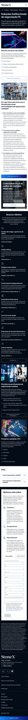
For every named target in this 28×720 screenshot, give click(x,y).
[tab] (9, 556)
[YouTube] (12, 671)
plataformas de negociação (17, 392)
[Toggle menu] (26, 5)
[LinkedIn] (3, 671)
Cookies (3, 702)
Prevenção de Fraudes (7, 699)
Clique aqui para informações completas (14, 649)
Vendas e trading (14, 10)
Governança (4, 705)
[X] (7, 671)
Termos (3, 694)
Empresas (6, 10)
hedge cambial (5, 271)
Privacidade (4, 697)
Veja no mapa (7, 666)
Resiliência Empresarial (7, 708)
